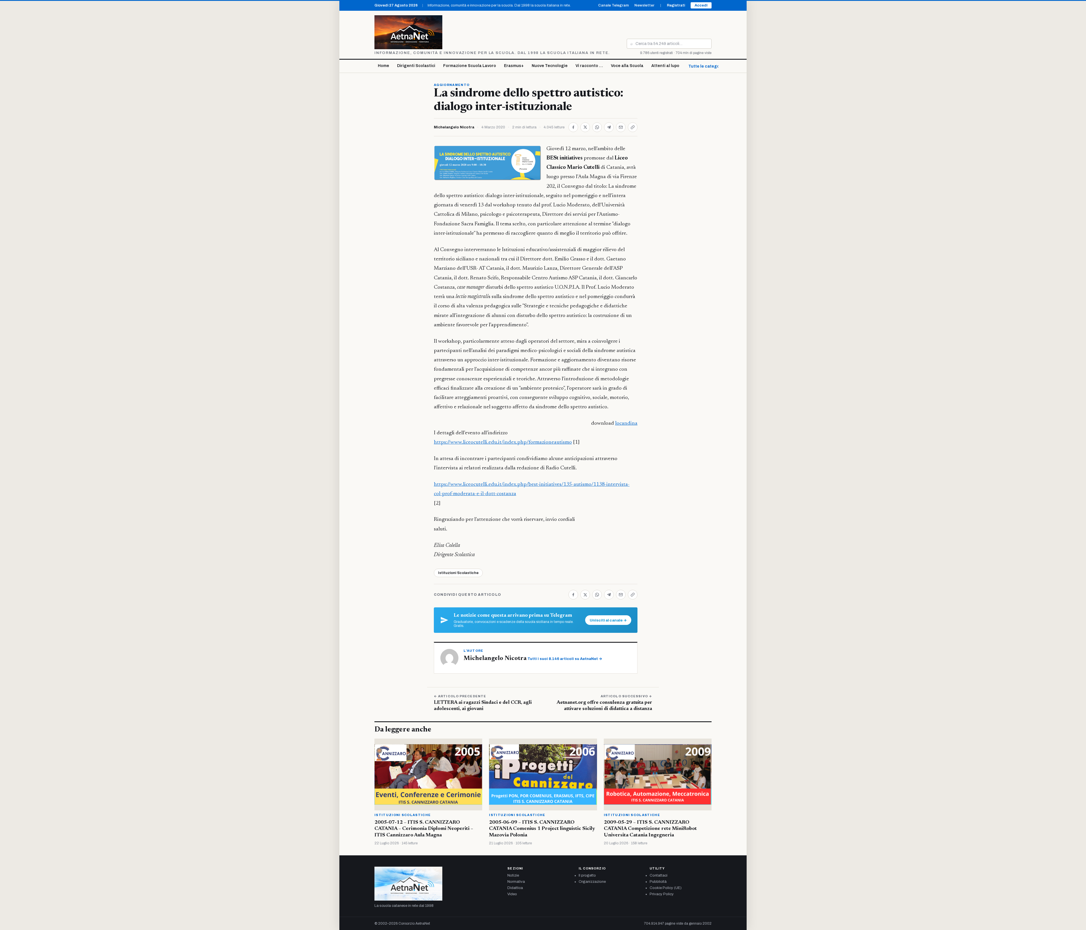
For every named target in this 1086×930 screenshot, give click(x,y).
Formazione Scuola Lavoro (469, 66)
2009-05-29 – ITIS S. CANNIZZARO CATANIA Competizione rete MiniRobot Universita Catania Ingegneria (650, 829)
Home (383, 66)
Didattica (515, 888)
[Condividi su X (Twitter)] (585, 127)
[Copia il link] (632, 127)
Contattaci (658, 875)
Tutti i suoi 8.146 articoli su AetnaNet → (564, 659)
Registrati (676, 5)
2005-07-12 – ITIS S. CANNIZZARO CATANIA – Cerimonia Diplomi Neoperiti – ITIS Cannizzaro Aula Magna (423, 829)
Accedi (701, 5)
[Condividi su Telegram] (609, 127)
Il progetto (587, 875)
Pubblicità (658, 882)
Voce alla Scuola (627, 66)
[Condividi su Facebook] (573, 127)
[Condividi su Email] (621, 127)
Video (512, 894)
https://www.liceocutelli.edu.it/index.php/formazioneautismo (503, 442)
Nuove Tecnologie (550, 66)
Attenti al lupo (665, 66)
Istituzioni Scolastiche (458, 573)
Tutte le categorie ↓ (708, 66)
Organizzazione (592, 882)
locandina (626, 423)
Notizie (513, 875)
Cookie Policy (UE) (666, 888)
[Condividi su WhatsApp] (597, 127)
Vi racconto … (589, 66)
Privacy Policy (662, 894)
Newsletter (644, 5)
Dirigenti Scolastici (416, 66)
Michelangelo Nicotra (454, 127)
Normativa (516, 882)
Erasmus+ (514, 66)
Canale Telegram (613, 5)
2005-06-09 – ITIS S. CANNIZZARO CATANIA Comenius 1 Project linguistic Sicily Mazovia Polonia (542, 829)
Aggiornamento (451, 85)
